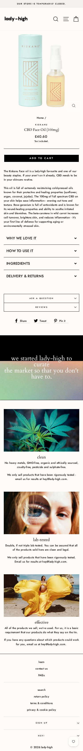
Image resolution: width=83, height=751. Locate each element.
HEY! (41, 735)
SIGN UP (42, 722)
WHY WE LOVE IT (21, 238)
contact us (41, 668)
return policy (41, 696)
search (41, 690)
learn (41, 662)
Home (40, 118)
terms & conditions (41, 703)
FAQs (41, 675)
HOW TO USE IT (20, 251)
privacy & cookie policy (41, 710)
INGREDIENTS (18, 263)
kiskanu (41, 124)
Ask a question (41, 298)
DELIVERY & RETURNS (25, 276)
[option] (41, 3)
